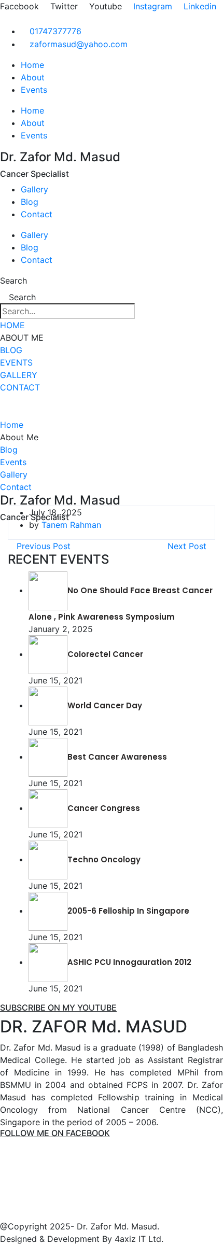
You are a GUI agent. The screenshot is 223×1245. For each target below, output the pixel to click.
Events (34, 90)
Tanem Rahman (71, 525)
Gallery (34, 189)
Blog (29, 202)
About (33, 77)
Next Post (188, 546)
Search (13, 280)
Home (32, 65)
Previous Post (42, 546)
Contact (36, 214)
